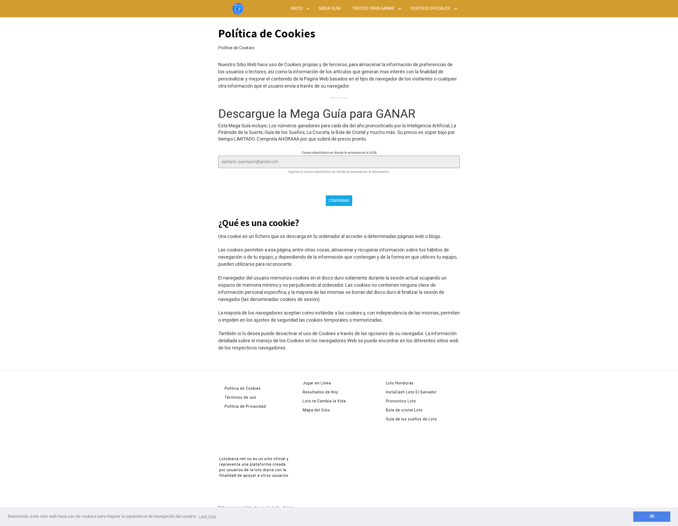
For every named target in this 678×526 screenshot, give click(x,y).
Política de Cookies (243, 388)
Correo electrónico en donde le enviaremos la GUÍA (339, 153)
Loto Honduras (400, 383)
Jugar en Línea (317, 383)
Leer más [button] (207, 516)
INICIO (297, 8)
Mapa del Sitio (316, 410)
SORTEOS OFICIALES (430, 8)
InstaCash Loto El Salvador (411, 392)
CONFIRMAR (339, 201)
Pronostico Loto (401, 401)
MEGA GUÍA (330, 8)
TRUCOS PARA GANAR (373, 8)
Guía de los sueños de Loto (411, 419)
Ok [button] (652, 516)
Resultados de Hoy (320, 392)
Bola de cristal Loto (404, 410)
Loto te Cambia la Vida (324, 401)
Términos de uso (240, 397)
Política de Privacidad (245, 406)
